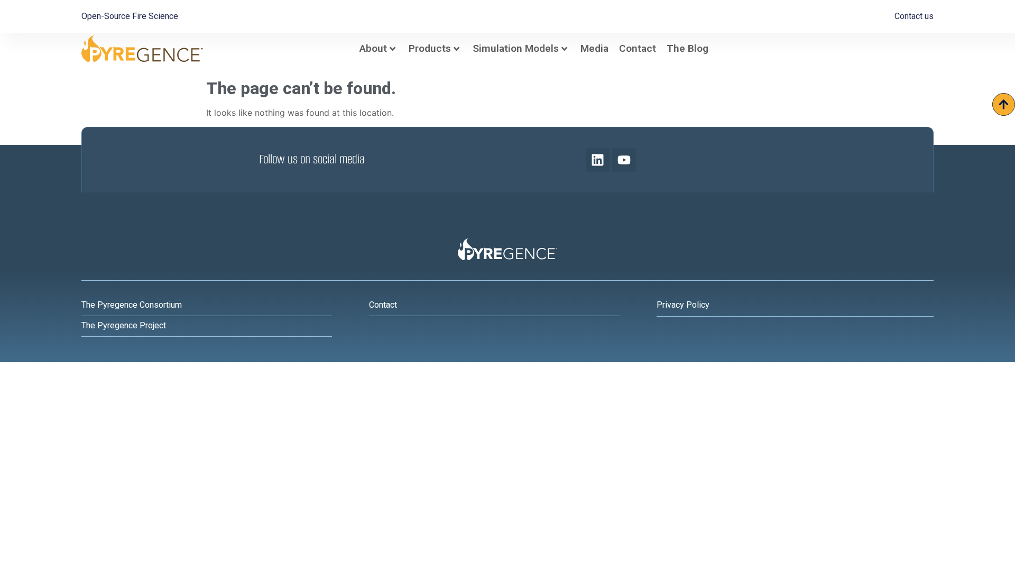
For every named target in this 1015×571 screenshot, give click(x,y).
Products (430, 48)
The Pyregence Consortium (131, 305)
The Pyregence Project (123, 325)
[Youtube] (624, 160)
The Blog (687, 48)
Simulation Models (516, 48)
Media (594, 48)
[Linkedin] (598, 160)
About (373, 48)
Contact (637, 48)
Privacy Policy (683, 305)
